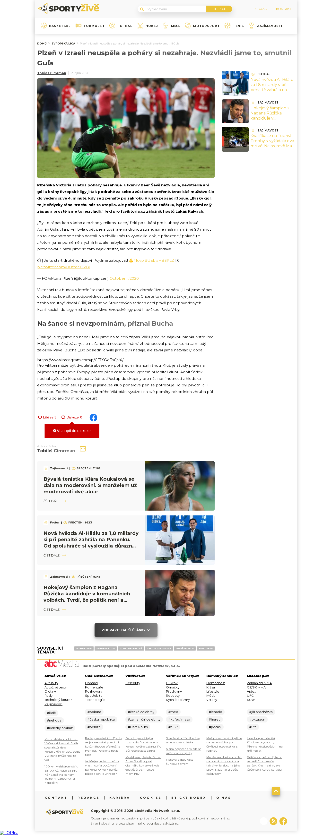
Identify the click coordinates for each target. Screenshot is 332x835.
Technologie (95, 700)
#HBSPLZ (165, 260)
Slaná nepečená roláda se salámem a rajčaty (183, 751)
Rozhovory (93, 691)
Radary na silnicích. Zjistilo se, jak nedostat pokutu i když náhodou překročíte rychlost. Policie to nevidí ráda (103, 746)
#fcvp (138, 260)
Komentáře (94, 687)
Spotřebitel (94, 695)
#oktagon (257, 719)
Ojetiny (50, 691)
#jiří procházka (261, 712)
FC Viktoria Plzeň (131, 648)
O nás (223, 798)
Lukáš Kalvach (185, 648)
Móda (211, 695)
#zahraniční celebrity (144, 719)
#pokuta (94, 712)
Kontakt (56, 798)
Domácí (91, 683)
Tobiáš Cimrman (51, 73)
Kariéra (119, 798)
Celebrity (132, 683)
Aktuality (51, 683)
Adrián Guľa (84, 648)
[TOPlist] (9, 832)
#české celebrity (141, 712)
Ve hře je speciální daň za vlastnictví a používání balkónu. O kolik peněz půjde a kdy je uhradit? (102, 767)
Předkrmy (174, 691)
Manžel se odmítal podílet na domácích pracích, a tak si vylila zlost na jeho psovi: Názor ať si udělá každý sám (224, 765)
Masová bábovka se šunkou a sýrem (179, 761)
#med (173, 712)
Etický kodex (188, 798)
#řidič (51, 713)
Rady (48, 695)
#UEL (150, 260)
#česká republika (101, 719)
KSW (251, 700)
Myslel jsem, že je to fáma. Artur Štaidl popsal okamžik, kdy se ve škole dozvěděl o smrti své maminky (143, 765)
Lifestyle (212, 691)
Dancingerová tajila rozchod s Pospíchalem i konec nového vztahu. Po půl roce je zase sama (143, 744)
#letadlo (215, 712)
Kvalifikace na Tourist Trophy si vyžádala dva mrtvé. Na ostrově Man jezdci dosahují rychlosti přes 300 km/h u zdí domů (273, 148)
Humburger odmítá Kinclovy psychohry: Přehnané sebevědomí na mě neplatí (265, 744)
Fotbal (125, 26)
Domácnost (215, 683)
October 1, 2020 (124, 278)
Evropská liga (63, 43)
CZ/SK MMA (256, 687)
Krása (210, 687)
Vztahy (211, 700)
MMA (175, 26)
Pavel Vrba (206, 648)
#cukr (173, 727)
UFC (250, 695)
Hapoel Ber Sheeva (159, 648)
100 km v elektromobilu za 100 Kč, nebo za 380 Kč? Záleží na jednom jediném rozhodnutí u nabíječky (61, 775)
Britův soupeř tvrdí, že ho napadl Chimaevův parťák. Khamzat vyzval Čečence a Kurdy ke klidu (264, 763)
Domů (42, 43)
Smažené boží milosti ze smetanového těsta (183, 740)
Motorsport (206, 26)
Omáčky (172, 687)
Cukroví (172, 683)
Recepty (173, 695)
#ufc (252, 727)
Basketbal (60, 26)
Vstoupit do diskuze (73, 431)
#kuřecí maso (179, 719)
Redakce (88, 798)
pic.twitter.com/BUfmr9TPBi (63, 267)
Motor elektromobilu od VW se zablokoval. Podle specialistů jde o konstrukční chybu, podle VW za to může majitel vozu (62, 749)
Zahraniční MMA (259, 683)
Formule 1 (94, 26)
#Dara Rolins (138, 727)
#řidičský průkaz (60, 728)
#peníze (94, 727)
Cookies (150, 798)
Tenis (238, 26)
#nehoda (54, 720)
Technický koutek (58, 700)
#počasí (215, 727)
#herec (214, 719)
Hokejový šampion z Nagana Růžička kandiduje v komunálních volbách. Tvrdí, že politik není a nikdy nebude (272, 121)
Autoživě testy (55, 687)
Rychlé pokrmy (178, 700)
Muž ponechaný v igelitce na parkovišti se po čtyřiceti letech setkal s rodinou (224, 744)
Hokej (152, 26)
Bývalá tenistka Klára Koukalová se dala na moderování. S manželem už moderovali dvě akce (90, 485)
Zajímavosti (269, 26)
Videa (251, 691)
